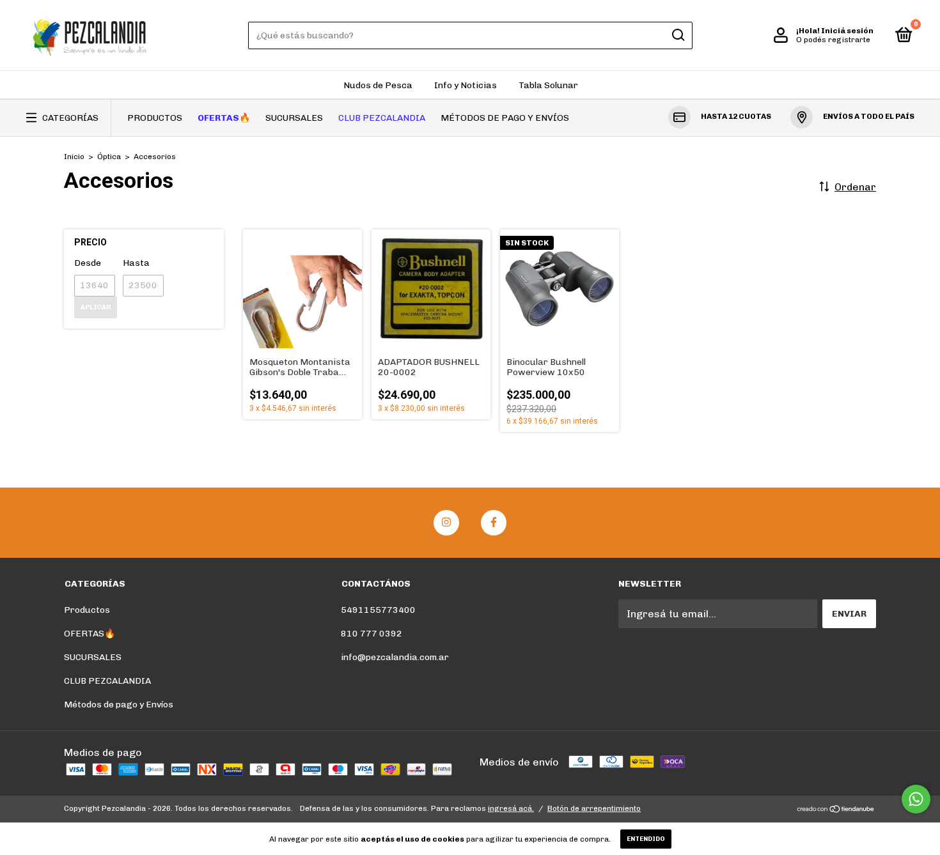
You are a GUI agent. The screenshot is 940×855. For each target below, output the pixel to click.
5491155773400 (378, 610)
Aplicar (96, 307)
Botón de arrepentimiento (594, 808)
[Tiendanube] (836, 810)
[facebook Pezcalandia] (493, 522)
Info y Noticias (465, 85)
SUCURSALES (294, 117)
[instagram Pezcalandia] (446, 522)
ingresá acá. (511, 808)
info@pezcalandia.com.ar (395, 657)
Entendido (646, 839)
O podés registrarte (833, 39)
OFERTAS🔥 (224, 117)
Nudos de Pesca (377, 85)
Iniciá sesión (847, 30)
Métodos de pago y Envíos (505, 117)
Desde (87, 263)
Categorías (70, 117)
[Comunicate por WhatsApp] (916, 799)
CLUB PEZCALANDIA (381, 117)
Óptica (109, 156)
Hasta (136, 263)
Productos (154, 117)
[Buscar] (677, 35)
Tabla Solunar (548, 85)
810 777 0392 (371, 633)
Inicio (74, 156)
